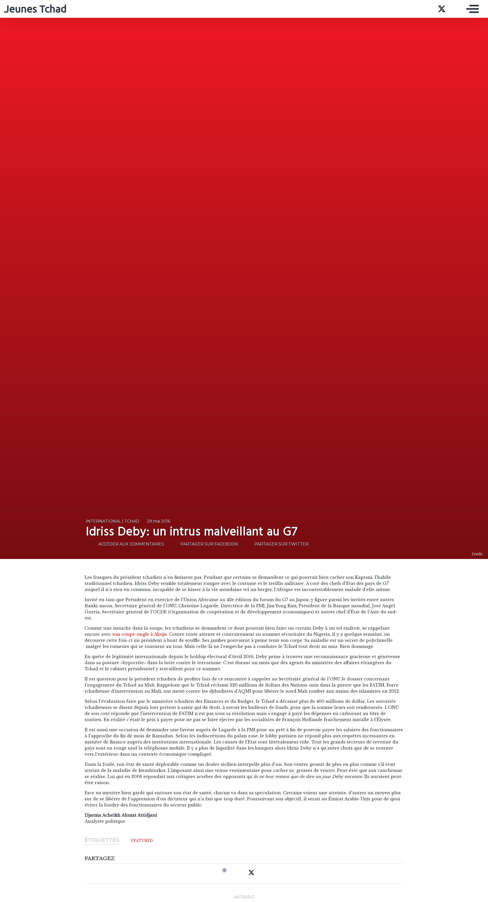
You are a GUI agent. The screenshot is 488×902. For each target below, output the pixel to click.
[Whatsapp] (267, 873)
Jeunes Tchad (35, 9)
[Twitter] (251, 873)
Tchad (131, 521)
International (103, 521)
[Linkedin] (235, 873)
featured (142, 840)
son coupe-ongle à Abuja (139, 634)
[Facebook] (220, 873)
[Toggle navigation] (471, 9)
